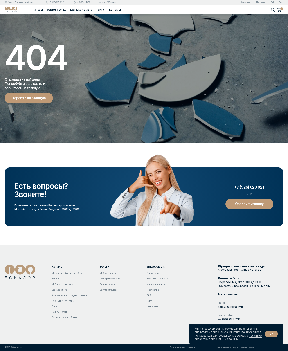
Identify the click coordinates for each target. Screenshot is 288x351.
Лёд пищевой (59, 311)
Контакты (115, 9)
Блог (281, 2)
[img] (11, 10)
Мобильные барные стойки (67, 273)
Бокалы (56, 278)
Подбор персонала (110, 278)
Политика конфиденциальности (182, 347)
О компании (245, 2)
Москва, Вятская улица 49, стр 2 (21, 2)
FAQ (272, 2)
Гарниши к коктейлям (64, 317)
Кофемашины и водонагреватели (70, 295)
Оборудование (59, 289)
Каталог (58, 266)
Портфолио (260, 2)
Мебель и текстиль (62, 284)
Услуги (100, 9)
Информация (156, 266)
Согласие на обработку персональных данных (235, 347)
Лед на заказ (107, 284)
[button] (30, 10)
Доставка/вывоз (108, 289)
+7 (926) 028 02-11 (56, 2)
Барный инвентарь (63, 300)
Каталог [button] (38, 9)
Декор (55, 306)
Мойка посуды (108, 273)
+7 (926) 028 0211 (229, 319)
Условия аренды (57, 9)
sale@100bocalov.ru (109, 2)
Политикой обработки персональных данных (228, 337)
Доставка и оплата (81, 9)
